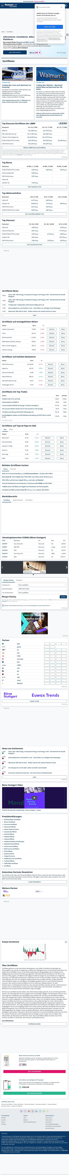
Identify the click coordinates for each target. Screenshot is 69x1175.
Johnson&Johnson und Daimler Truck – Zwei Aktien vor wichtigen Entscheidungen (34, 308)
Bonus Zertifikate (18, 1104)
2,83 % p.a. (35, 227)
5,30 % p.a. (63, 240)
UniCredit (20, 659)
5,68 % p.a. (49, 200)
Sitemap (3, 1124)
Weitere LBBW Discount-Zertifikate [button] (34, 148)
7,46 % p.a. (63, 227)
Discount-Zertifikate (10, 824)
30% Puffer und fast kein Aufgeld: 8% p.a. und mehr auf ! (23, 480)
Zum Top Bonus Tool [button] (34, 187)
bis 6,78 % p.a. (32, 140)
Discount (51, 329)
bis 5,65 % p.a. (47, 144)
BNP (18, 644)
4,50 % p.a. (34, 210)
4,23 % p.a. (35, 170)
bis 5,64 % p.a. (47, 140)
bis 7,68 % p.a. (32, 131)
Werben (25, 1120)
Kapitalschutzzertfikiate (11, 844)
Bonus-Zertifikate (9, 822)
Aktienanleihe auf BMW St (10, 402)
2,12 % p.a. (50, 234)
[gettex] (4, 647)
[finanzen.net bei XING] (40, 1111)
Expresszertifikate (10, 827)
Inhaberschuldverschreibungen (14, 841)
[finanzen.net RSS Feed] (47, 1111)
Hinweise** (20, 155)
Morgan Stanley (8, 580)
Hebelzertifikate (9, 837)
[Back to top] (64, 1173)
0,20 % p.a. (49, 170)
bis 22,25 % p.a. (32, 137)
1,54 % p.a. (35, 183)
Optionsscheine (18, 500)
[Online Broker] (11, 6)
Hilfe (24, 1118)
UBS (18, 677)
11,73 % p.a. (63, 231)
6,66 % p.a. (63, 234)
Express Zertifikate (17, 1106)
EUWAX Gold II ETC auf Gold (11, 399)
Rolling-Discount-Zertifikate (13, 858)
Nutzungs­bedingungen (52, 1124)
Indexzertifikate (9, 839)
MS (18, 671)
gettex (19, 647)
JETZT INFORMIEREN (34, 1071)
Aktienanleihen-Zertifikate (12, 819)
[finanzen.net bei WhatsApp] (43, 1111)
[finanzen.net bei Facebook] (25, 1111)
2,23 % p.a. (35, 234)
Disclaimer (48, 1122)
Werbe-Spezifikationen (29, 1122)
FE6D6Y (4, 547)
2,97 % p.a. (35, 176)
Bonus (63, 329)
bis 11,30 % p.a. (32, 134)
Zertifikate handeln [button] (34, 1024)
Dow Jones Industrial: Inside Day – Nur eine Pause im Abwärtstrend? (30, 773)
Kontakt (3, 1118)
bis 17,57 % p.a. (47, 137)
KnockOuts (28, 500)
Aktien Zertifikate (29, 1104)
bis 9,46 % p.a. (47, 134)
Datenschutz (49, 1120)
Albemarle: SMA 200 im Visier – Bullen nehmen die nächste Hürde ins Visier (32, 311)
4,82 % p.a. (49, 210)
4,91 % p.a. (35, 237)
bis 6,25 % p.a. (32, 144)
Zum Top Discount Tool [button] (34, 244)
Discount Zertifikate (6, 1104)
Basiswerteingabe (7, 589)
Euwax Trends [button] (34, 701)
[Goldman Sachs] (4, 650)
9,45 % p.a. (35, 173)
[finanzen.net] (11, 5)
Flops (11, 429)
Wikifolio (20, 683)
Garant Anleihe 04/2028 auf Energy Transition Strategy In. (20, 405)
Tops (5, 429)
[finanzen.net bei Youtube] (28, 1111)
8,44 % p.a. (34, 203)
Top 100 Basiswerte (7, 592)
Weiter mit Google (49, 27)
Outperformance (9, 856)
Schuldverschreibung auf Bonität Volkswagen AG (17, 412)
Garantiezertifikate (41, 1104)
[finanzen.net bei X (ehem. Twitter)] (32, 1111)
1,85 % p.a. (35, 240)
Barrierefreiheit (50, 1128)
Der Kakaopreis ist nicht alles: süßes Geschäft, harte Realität (27, 768)
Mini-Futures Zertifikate (11, 849)
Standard (19, 580)
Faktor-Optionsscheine (11, 829)
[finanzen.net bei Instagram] (21, 1111)
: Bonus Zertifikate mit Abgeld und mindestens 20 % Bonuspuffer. (25, 487)
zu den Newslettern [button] (34, 882)
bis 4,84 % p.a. (62, 140)
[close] (61, 7)
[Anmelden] (65, 5)
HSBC (19, 656)
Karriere (3, 1120)
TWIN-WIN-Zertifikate (11, 863)
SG (18, 674)
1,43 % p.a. (50, 240)
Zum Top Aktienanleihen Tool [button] (34, 214)
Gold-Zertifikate (9, 834)
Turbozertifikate (9, 861)
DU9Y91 (4, 544)
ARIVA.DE (65, 1150)
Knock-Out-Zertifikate (11, 846)
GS (18, 650)
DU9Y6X (4, 557)
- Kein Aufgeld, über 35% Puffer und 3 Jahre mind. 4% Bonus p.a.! (27, 477)
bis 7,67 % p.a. (47, 131)
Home (3, 32)
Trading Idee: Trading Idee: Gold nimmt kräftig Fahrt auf (26, 305)
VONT (19, 680)
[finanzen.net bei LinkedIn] (36, 1111)
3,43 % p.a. (49, 207)
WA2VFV (5, 553)
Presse (3, 1122)
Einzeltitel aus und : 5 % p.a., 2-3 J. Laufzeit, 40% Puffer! (25, 490)
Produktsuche (6, 585)
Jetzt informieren (15, 52)
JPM (18, 662)
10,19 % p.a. (63, 237)
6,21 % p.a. (34, 200)
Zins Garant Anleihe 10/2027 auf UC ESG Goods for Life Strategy (22, 409)
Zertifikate (10, 32)
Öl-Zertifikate (8, 851)
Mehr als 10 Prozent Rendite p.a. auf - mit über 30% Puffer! (27, 473)
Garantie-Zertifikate (10, 832)
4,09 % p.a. (63, 203)
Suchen (63, 597)
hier (50, 599)
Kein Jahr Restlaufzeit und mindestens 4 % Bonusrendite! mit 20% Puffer (27, 483)
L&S (18, 668)
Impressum (49, 1118)
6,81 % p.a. (35, 231)
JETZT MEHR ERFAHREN (34, 1093)
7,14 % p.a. (49, 203)
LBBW (19, 665)
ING (18, 653)
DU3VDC (5, 550)
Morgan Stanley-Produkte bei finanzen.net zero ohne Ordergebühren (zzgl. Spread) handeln (27, 605)
